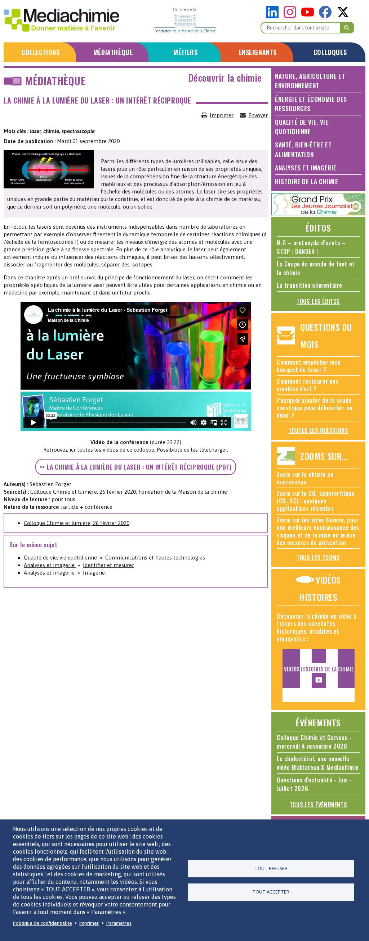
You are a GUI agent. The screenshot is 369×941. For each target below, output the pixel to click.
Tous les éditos (318, 301)
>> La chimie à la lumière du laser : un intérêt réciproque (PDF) (136, 466)
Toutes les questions (318, 430)
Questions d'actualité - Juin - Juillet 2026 (314, 784)
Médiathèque (113, 52)
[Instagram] (292, 16)
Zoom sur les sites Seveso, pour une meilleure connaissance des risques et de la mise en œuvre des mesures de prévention (318, 531)
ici (72, 450)
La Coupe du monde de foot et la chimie (316, 268)
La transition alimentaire (309, 285)
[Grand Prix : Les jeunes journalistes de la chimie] (318, 213)
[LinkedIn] (274, 16)
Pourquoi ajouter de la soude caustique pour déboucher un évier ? (314, 408)
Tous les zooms (318, 557)
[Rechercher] (347, 27)
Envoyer (258, 115)
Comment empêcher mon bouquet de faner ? (309, 366)
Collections (41, 52)
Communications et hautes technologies (155, 557)
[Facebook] (327, 16)
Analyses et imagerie (50, 565)
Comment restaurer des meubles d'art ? (308, 385)
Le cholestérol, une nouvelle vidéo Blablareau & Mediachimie (318, 763)
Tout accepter (270, 892)
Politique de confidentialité (42, 923)
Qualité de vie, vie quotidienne (61, 557)
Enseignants (258, 52)
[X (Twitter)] (343, 16)
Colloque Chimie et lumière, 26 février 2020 (76, 523)
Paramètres (119, 923)
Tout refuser (271, 868)
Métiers (185, 52)
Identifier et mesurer (108, 565)
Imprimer (222, 115)
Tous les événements (318, 804)
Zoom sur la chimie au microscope (305, 478)
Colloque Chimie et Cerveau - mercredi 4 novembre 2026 (314, 741)
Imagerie (94, 573)
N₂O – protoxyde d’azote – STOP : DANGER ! (311, 247)
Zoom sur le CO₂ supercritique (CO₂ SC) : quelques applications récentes (316, 501)
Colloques (330, 52)
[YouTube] (309, 16)
